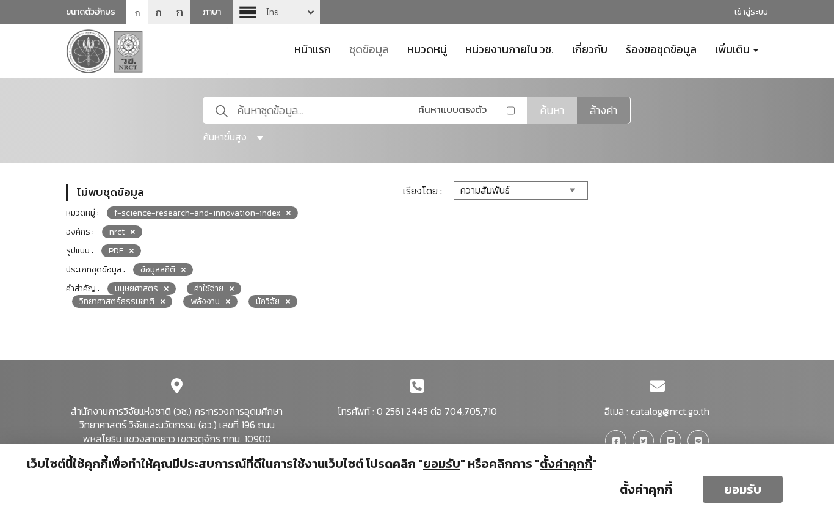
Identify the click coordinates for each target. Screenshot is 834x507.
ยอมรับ (742, 489)
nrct (117, 231)
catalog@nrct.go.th (670, 411)
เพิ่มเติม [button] (733, 48)
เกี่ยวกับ (589, 48)
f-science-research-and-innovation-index (197, 212)
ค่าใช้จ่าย (208, 288)
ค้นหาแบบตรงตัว (452, 109)
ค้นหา (552, 110)
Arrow (276, 12)
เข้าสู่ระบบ (751, 11)
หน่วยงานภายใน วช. (509, 48)
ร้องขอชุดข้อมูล (661, 48)
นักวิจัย (268, 301)
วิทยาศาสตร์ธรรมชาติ (116, 301)
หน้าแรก (312, 48)
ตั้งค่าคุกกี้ (646, 489)
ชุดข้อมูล (369, 48)
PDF (116, 250)
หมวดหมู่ (427, 48)
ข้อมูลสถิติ (157, 269)
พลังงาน (205, 301)
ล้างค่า (603, 110)
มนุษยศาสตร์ (136, 288)
